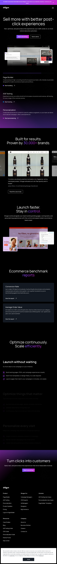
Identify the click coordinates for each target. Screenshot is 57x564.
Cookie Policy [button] (12, 555)
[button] (52, 8)
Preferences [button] (41, 555)
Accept (28, 559)
